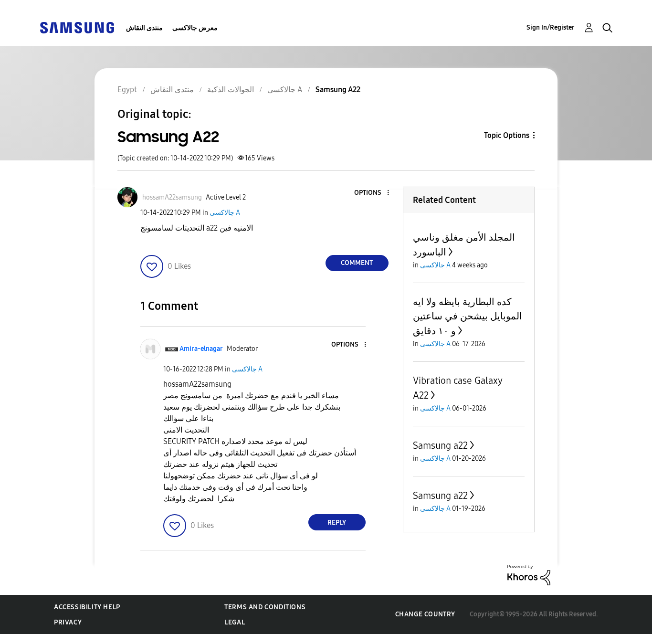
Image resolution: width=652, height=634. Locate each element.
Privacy (68, 622)
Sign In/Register (550, 27)
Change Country (425, 614)
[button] (372, 193)
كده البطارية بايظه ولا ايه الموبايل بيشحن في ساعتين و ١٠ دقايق (467, 316)
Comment (357, 263)
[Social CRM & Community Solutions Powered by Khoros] (528, 574)
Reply (336, 522)
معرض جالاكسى (195, 28)
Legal (234, 622)
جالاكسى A (225, 213)
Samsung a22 (440, 445)
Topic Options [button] (506, 135)
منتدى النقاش (144, 28)
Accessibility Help (87, 607)
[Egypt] (77, 27)
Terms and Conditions (264, 607)
